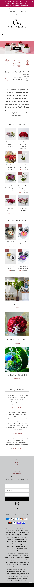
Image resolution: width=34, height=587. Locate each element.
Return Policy (17, 469)
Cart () (24, 11)
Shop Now (17, 48)
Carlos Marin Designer (14, 515)
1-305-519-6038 (12, 11)
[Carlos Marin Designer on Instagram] (18, 503)
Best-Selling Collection (17, 124)
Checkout (17, 14)
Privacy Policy (17, 467)
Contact (17, 462)
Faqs (17, 464)
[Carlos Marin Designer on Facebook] (16, 503)
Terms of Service (17, 473)
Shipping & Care (17, 471)
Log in (18, 11)
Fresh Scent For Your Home (17, 220)
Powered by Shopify (23, 515)
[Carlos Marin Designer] (17, 24)
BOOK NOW (17, 308)
